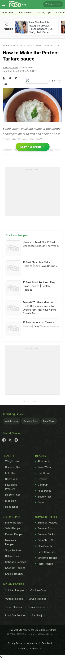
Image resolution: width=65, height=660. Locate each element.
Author (21, 648)
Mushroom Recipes (11, 542)
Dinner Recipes (14, 522)
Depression (11, 478)
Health (8, 456)
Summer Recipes (47, 522)
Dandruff (43, 484)
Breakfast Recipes (15, 615)
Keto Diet (10, 473)
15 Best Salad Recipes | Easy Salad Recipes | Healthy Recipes (39, 286)
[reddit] (6, 84)
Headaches (11, 506)
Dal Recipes (12, 556)
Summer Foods (46, 528)
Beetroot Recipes (15, 567)
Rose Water (44, 467)
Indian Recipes (13, 584)
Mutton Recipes (14, 598)
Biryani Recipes (37, 598)
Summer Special (47, 517)
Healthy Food (12, 494)
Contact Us (36, 648)
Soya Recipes (13, 550)
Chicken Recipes (14, 590)
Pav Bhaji (37, 615)
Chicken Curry (38, 590)
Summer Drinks (46, 534)
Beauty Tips (44, 496)
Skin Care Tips (46, 546)
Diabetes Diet (13, 467)
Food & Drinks (18, 45)
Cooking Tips (30, 421)
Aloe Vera (43, 461)
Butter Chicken (13, 607)
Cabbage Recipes (15, 561)
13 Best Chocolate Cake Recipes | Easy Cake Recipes (40, 264)
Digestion (10, 500)
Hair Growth (44, 473)
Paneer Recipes (14, 534)
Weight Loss (11, 421)
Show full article (31, 146)
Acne (41, 502)
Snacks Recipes (14, 573)
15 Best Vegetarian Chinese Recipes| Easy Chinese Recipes (41, 324)
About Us (32, 643)
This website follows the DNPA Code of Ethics (32, 630)
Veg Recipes (11, 517)
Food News (25, 12)
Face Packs (44, 490)
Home (6, 45)
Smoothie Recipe (47, 557)
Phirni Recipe (45, 563)
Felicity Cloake (10, 67)
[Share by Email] (53, 81)
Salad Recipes (13, 528)
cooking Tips (43, 12)
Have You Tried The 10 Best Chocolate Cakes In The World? (41, 244)
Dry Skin (42, 478)
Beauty (41, 456)
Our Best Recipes (17, 235)
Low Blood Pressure (11, 486)
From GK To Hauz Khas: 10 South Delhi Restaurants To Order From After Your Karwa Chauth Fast (39, 308)
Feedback (47, 643)
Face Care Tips (46, 552)
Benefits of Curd (47, 540)
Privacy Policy (15, 643)
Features (8, 12)
